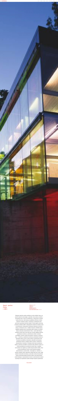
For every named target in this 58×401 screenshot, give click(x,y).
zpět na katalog (29, 362)
